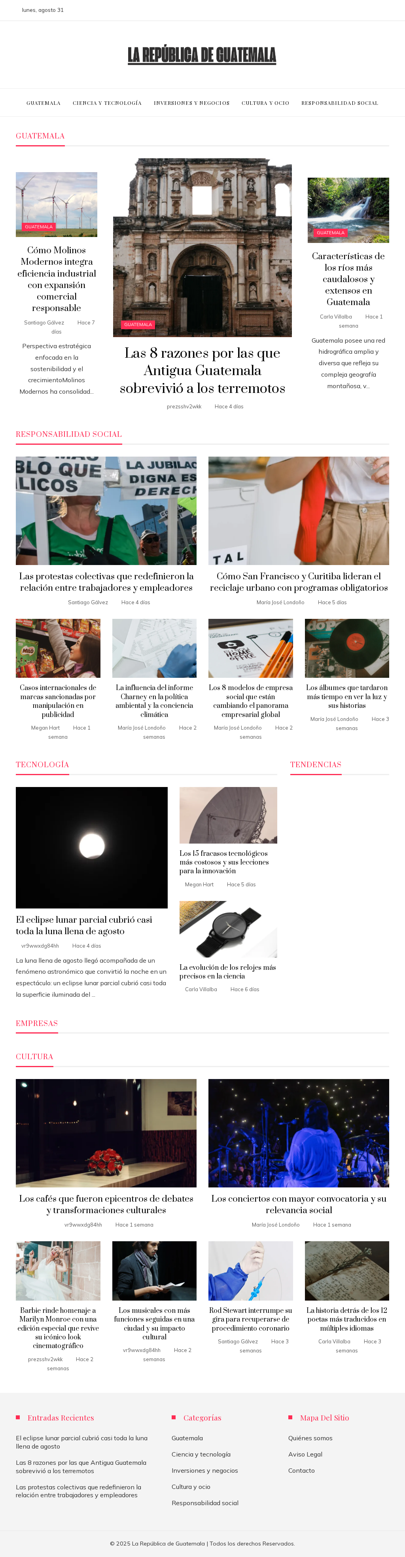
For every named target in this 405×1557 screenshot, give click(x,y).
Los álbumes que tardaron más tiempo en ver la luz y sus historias (347, 697)
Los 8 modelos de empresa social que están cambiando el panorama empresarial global (251, 701)
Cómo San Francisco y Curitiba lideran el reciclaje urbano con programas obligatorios (299, 582)
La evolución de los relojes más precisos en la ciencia (228, 972)
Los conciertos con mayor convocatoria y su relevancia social (298, 1204)
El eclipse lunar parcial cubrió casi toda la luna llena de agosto (84, 925)
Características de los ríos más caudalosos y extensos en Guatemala (348, 279)
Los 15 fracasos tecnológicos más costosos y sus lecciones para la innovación (224, 863)
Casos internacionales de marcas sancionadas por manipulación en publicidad (58, 701)
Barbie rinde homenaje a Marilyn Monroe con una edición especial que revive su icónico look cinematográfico (58, 1329)
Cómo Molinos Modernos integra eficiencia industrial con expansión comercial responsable (56, 279)
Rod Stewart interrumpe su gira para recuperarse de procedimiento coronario (250, 1320)
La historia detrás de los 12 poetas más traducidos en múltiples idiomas (347, 1320)
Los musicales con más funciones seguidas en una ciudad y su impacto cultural (154, 1324)
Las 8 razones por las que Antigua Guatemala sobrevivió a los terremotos (202, 371)
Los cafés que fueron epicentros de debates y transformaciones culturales (106, 1204)
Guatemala (138, 324)
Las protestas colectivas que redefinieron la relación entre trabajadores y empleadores (106, 582)
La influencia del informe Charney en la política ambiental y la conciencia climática (154, 701)
